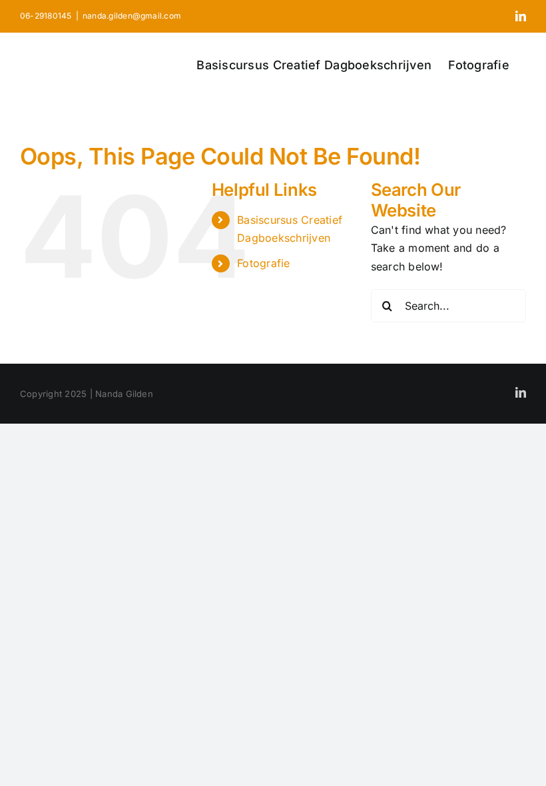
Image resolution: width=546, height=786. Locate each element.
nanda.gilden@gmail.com (132, 16)
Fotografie (263, 263)
